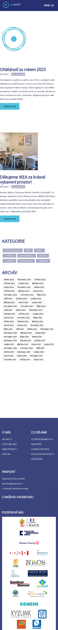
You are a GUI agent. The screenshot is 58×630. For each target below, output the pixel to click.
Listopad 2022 (23, 318)
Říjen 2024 (41, 295)
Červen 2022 (23, 321)
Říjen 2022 (37, 318)
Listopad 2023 (26, 306)
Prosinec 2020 (10, 333)
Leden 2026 (9, 287)
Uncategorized (18, 74)
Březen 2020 (26, 333)
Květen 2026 (9, 283)
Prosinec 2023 (10, 306)
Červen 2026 (40, 279)
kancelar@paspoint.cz (12, 483)
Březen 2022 (37, 321)
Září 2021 (20, 329)
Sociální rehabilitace (42, 439)
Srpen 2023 (21, 310)
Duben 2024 (36, 299)
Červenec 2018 (23, 352)
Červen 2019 (25, 340)
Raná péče (9, 261)
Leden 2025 (38, 291)
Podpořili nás (9, 444)
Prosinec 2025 (24, 287)
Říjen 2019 (24, 337)
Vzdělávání (43, 261)
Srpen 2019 (37, 337)
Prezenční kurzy (26, 255)
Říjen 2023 (41, 306)
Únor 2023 (9, 318)
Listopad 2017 (10, 359)
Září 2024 (8, 299)
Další (28, 250)
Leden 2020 (40, 333)
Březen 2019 (22, 344)
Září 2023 (8, 310)
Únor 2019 (36, 344)
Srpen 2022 (9, 321)
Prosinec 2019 (10, 337)
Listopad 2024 (27, 295)
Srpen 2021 (32, 329)
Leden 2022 (22, 325)
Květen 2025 (9, 291)
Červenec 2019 (10, 340)
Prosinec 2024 (10, 295)
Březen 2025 (24, 291)
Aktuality (7, 439)
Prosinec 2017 (36, 356)
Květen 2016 (25, 359)
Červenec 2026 (24, 279)
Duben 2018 (39, 352)
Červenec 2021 (46, 329)
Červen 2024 (21, 299)
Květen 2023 (23, 314)
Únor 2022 (9, 325)
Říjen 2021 (8, 329)
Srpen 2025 (39, 287)
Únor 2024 (23, 302)
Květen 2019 (39, 340)
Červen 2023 (9, 314)
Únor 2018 (8, 356)
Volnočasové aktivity (42, 454)
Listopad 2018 (26, 348)
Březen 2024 (9, 302)
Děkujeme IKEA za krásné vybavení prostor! (22, 179)
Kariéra (39, 250)
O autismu (9, 255)
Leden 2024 (37, 302)
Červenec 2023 (36, 310)
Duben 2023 (38, 314)
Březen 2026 (38, 283)
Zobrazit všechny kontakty (16, 488)
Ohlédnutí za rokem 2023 (23, 69)
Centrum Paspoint (12, 250)
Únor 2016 (38, 359)
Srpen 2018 (9, 352)
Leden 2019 (49, 344)
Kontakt (6, 454)
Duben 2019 (9, 344)
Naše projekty (9, 449)
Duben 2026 (23, 283)
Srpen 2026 (9, 279)
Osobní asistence (40, 449)
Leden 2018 (21, 356)
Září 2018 (40, 348)
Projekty (43, 255)
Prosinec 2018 (10, 348)
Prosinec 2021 (36, 325)
